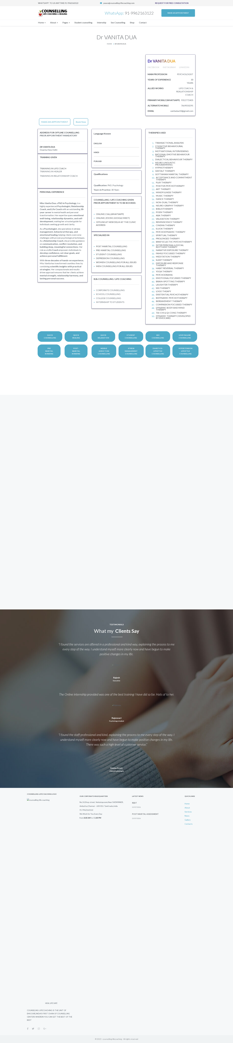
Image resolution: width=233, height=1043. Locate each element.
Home (109, 44)
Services (188, 812)
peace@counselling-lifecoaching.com (118, 3)
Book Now (81, 122)
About (187, 808)
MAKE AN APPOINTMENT (54, 122)
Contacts (189, 824)
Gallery (188, 820)
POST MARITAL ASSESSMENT (145, 814)
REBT (134, 803)
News (187, 816)
